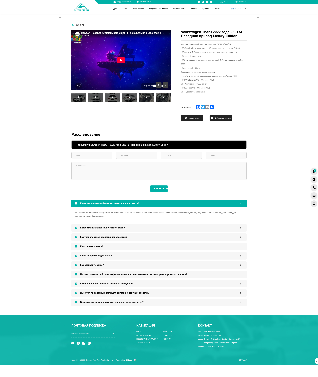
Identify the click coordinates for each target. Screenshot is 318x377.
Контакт (217, 8)
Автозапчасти (179, 8)
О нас (124, 8)
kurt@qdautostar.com (124, 2)
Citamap (243, 360)
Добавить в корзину (223, 118)
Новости (193, 8)
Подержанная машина (158, 8)
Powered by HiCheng (124, 360)
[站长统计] (135, 360)
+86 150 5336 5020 (216, 346)
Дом (115, 8)
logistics (205, 8)
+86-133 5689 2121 (146, 2)
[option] (121, 60)
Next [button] (169, 60)
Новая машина (138, 8)
